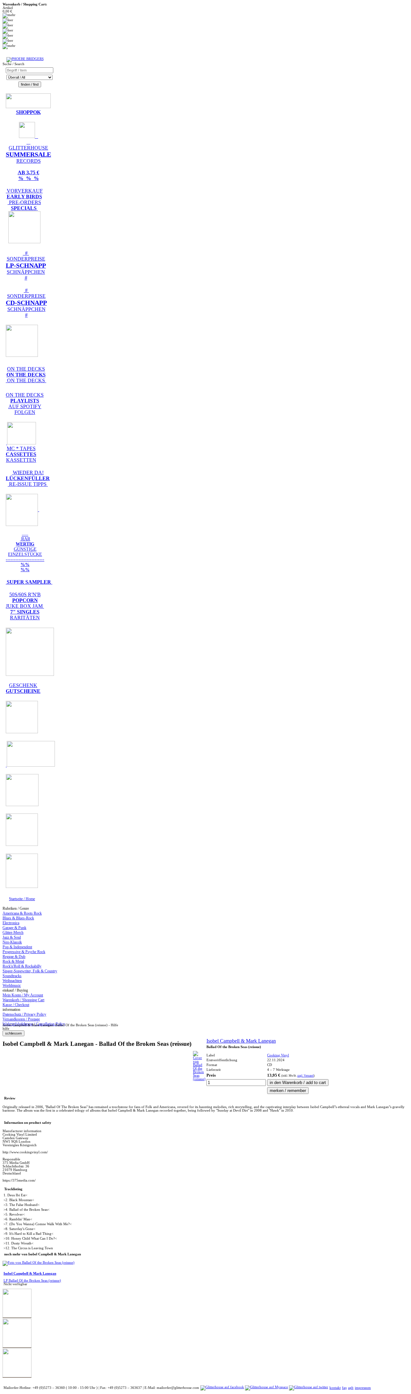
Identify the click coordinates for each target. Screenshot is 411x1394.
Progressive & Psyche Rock (24, 952)
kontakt (335, 1388)
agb (351, 1388)
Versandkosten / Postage (21, 1019)
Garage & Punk (14, 927)
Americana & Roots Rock (22, 913)
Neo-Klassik (12, 942)
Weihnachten (12, 980)
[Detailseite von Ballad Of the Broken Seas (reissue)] (199, 1079)
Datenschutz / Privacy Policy (24, 1014)
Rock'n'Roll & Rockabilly (22, 966)
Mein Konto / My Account (23, 995)
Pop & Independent (17, 947)
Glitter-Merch (13, 932)
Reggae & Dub (14, 956)
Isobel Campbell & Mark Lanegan (241, 1041)
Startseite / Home (22, 899)
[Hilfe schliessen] (13, 1033)
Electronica (11, 923)
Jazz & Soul (12, 937)
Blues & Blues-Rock (18, 918)
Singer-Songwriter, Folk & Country (30, 971)
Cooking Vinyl (278, 1055)
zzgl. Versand (305, 1075)
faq (344, 1388)
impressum (363, 1388)
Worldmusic (12, 985)
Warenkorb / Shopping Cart (23, 1000)
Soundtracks (12, 976)
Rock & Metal (13, 961)
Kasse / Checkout (16, 1004)
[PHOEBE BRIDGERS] (25, 59)
